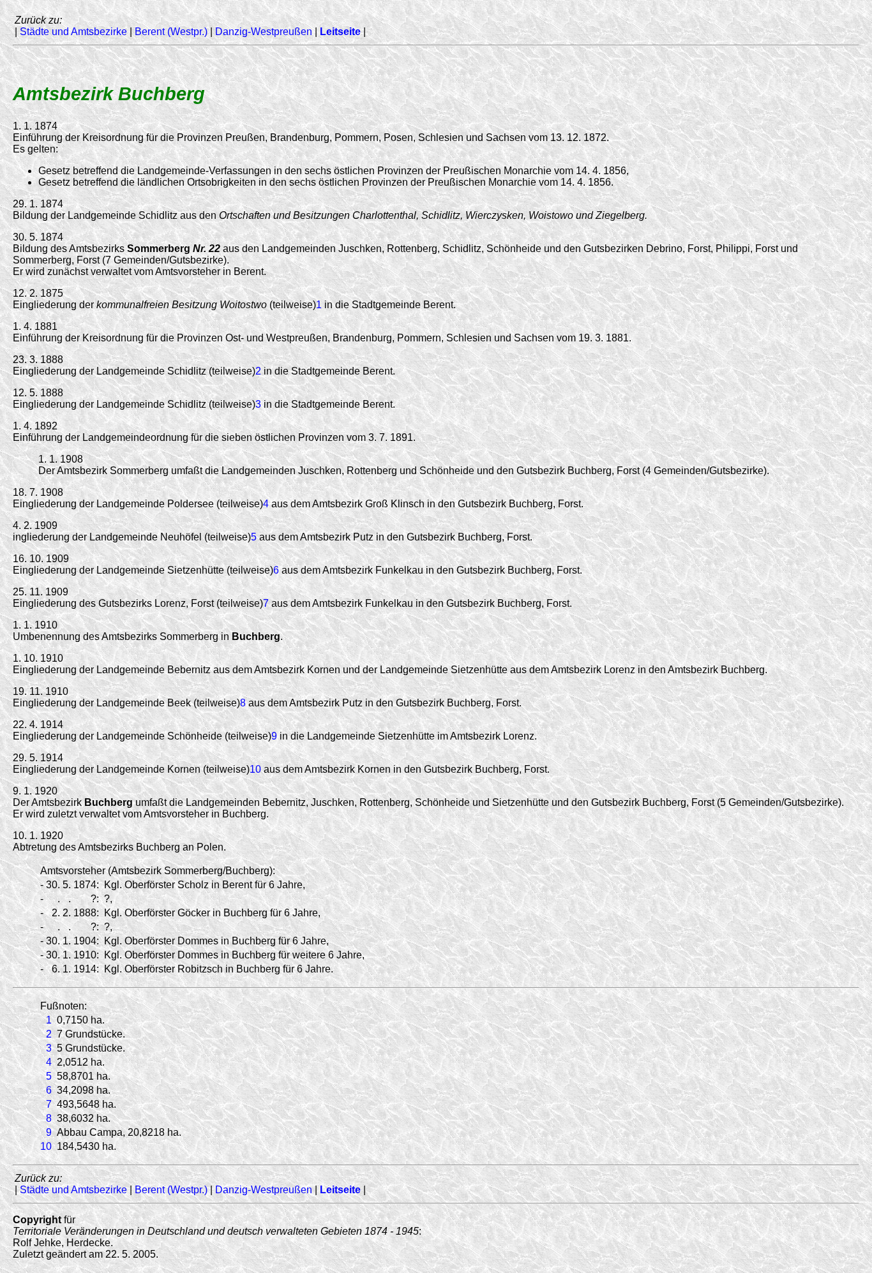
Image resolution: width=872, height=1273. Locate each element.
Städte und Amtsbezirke (73, 31)
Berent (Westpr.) (171, 31)
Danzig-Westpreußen (263, 31)
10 (255, 769)
